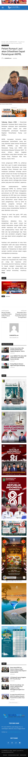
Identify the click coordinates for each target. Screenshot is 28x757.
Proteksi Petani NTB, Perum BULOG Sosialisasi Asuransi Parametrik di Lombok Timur (17, 696)
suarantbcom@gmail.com (14, 732)
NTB (7, 41)
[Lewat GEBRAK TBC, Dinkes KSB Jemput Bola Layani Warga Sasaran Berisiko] (5, 358)
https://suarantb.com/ (14, 337)
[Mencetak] (15, 62)
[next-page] (5, 371)
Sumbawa (8, 296)
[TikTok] (15, 742)
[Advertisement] (14, 25)
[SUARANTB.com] (3, 58)
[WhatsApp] (11, 62)
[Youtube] (19, 742)
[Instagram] (12, 742)
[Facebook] (8, 62)
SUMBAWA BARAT (13, 41)
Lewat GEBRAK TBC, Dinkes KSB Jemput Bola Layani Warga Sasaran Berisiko (18, 357)
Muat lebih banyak (13, 702)
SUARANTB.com (8, 58)
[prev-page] (3, 371)
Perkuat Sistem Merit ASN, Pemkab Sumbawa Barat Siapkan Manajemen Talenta (17, 350)
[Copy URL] (18, 62)
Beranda (3, 41)
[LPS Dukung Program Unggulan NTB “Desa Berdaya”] (5, 679)
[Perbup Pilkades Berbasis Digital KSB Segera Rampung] (5, 365)
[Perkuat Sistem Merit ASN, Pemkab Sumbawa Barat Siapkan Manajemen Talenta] (5, 350)
